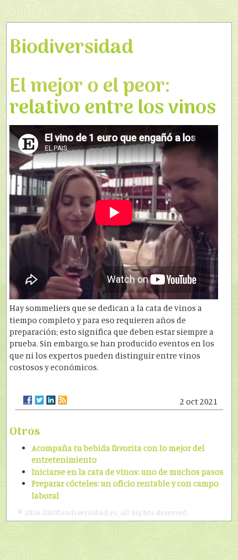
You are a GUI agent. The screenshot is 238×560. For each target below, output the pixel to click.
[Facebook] (27, 400)
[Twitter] (39, 400)
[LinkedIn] (50, 400)
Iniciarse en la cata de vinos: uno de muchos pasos (128, 471)
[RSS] (62, 400)
